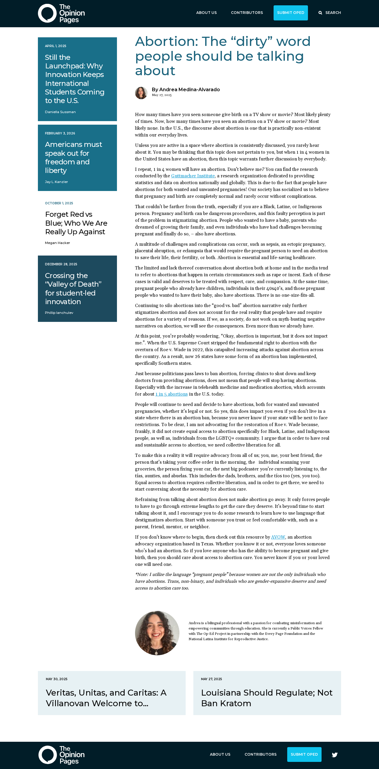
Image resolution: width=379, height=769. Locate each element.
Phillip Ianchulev (59, 313)
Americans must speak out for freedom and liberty (73, 157)
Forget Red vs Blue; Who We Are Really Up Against (76, 223)
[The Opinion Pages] (61, 13)
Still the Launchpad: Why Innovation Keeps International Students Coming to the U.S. (75, 79)
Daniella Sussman (60, 112)
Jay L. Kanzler (56, 182)
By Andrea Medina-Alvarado (186, 89)
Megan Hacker (57, 243)
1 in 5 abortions (171, 394)
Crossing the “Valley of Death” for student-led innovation (73, 288)
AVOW (278, 537)
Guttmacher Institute (193, 176)
